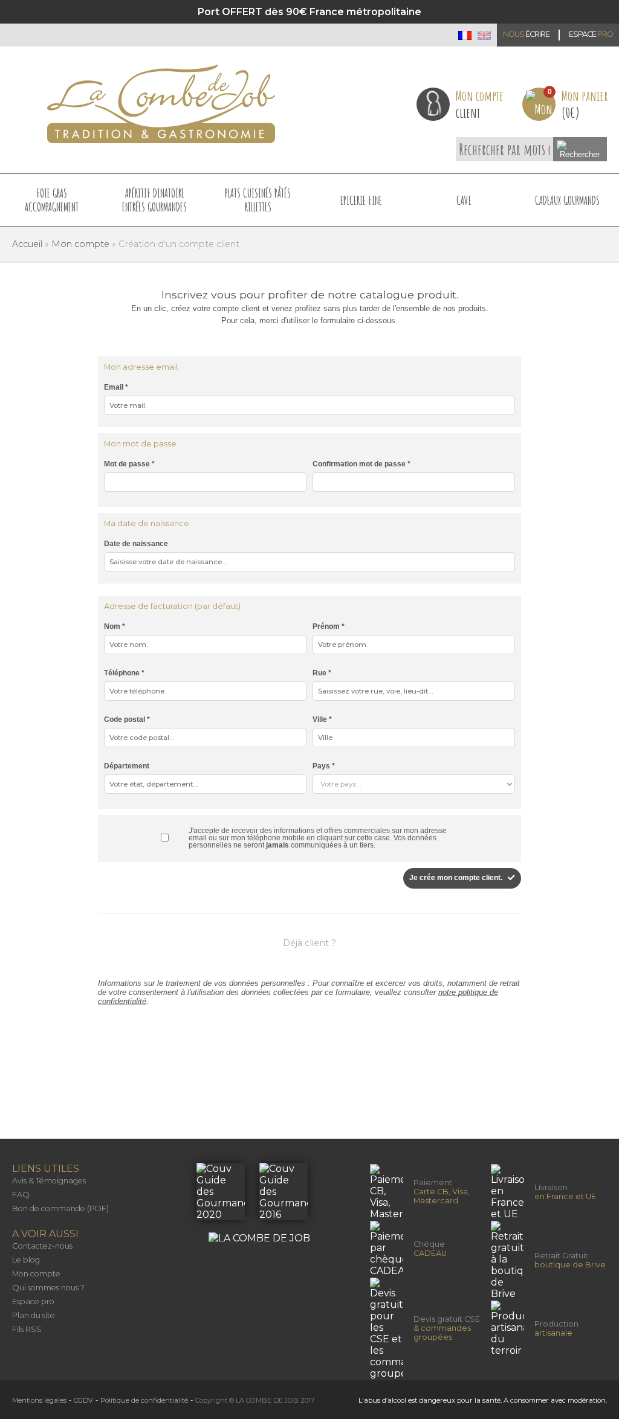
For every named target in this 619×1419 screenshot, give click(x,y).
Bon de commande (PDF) (60, 1208)
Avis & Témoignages (49, 1180)
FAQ (21, 1194)
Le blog (26, 1259)
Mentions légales (39, 1400)
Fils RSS (27, 1329)
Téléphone (124, 673)
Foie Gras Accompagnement (52, 200)
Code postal (127, 719)
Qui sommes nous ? (48, 1287)
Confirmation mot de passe (361, 464)
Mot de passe (129, 464)
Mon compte (36, 1273)
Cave (464, 200)
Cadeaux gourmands (567, 200)
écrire (526, 34)
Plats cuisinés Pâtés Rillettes (258, 200)
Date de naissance (136, 543)
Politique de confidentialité (144, 1400)
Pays (324, 766)
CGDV (83, 1400)
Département (126, 766)
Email (116, 387)
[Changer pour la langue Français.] (465, 35)
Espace (591, 34)
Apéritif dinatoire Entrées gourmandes (154, 200)
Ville (322, 719)
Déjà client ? (309, 943)
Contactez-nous (42, 1245)
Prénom (329, 626)
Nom (114, 626)
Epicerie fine (361, 200)
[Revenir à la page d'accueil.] (161, 104)
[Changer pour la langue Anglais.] (484, 35)
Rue (322, 673)
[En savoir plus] (221, 1214)
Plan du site (33, 1315)
